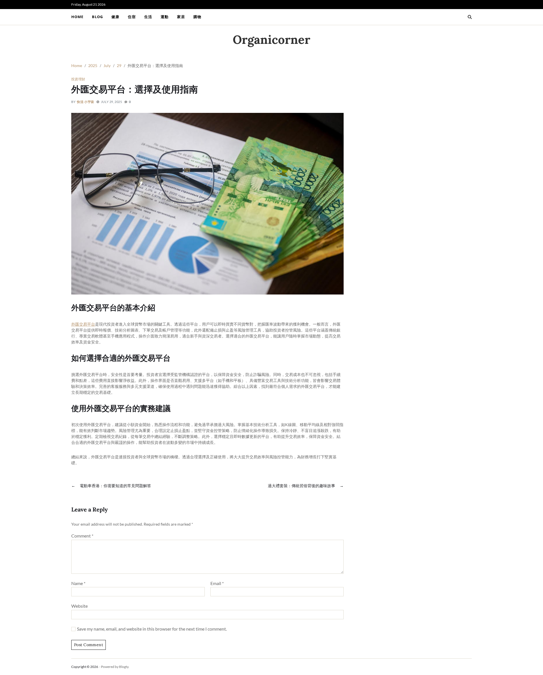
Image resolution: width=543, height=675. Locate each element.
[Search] (470, 17)
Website (79, 606)
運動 (165, 16)
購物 (197, 16)
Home (77, 16)
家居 (181, 16)
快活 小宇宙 (85, 102)
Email (217, 583)
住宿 (132, 16)
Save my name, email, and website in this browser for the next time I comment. (152, 628)
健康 (115, 16)
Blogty (123, 667)
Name (78, 583)
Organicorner (271, 40)
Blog (97, 16)
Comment (82, 535)
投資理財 (78, 79)
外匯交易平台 (83, 324)
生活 (148, 16)
